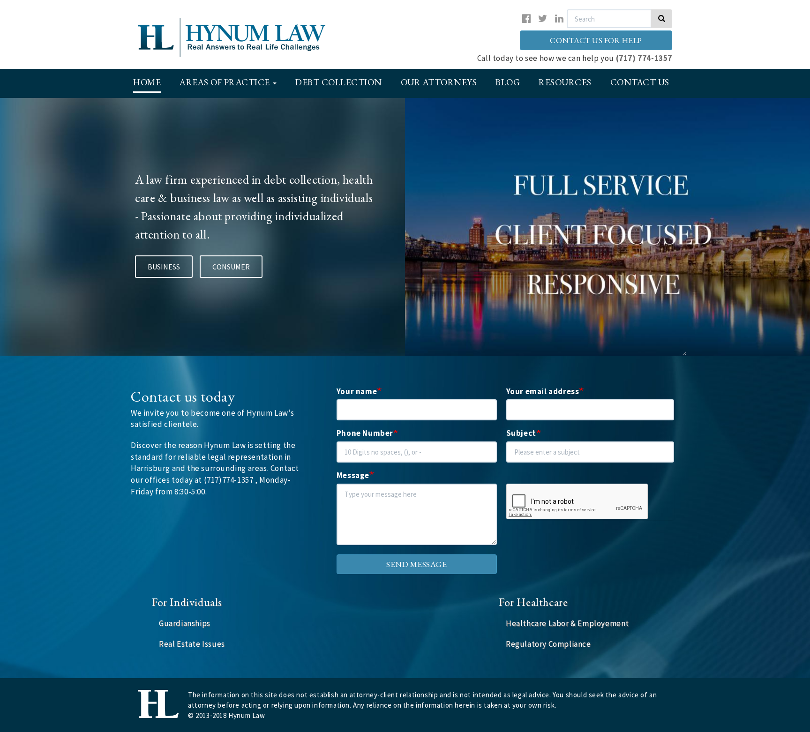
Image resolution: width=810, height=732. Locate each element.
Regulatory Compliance (548, 644)
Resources (565, 82)
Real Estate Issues (192, 644)
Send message (416, 564)
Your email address (542, 391)
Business (164, 266)
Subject (521, 433)
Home (147, 82)
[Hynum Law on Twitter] (543, 18)
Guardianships (184, 623)
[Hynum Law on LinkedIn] (559, 18)
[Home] (245, 37)
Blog (507, 82)
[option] (405, 227)
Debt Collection (338, 82)
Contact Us (639, 82)
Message (353, 475)
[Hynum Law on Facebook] (526, 18)
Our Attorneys (439, 82)
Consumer (231, 266)
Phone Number (365, 433)
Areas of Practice (226, 82)
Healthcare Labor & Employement (567, 623)
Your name (357, 391)
